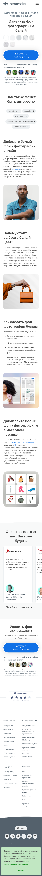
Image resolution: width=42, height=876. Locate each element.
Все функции (8, 726)
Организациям (9, 753)
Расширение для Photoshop (28, 739)
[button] (13, 111)
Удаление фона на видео (29, 791)
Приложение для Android (28, 749)
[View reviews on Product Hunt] (21, 697)
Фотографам (8, 729)
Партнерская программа (27, 776)
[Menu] (37, 3)
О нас (24, 800)
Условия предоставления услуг (19, 79)
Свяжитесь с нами (10, 775)
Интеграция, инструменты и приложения (28, 731)
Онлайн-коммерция (10, 741)
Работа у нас (26, 796)
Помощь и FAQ (8, 772)
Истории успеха (9, 757)
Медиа (5, 745)
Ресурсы (6, 787)
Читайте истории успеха (19, 607)
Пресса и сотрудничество (28, 805)
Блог (24, 772)
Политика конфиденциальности (26, 83)
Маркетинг (7, 733)
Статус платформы (10, 783)
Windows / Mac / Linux (30, 744)
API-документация (29, 726)
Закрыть (21, 870)
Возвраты (7, 779)
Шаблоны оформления (27, 755)
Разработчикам (9, 737)
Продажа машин (9, 749)
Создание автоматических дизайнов (28, 784)
